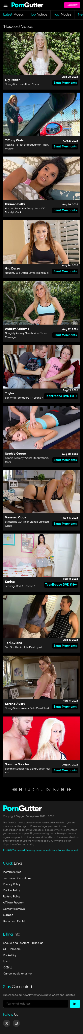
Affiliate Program (13, 902)
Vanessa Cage (15, 517)
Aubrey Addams (17, 329)
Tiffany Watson (16, 140)
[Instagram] (16, 1023)
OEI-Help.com (12, 949)
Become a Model (14, 921)
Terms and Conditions (17, 878)
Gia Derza (12, 268)
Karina (10, 582)
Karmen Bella (15, 204)
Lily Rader (12, 80)
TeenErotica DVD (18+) (61, 396)
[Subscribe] (75, 1004)
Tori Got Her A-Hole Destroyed (23, 647)
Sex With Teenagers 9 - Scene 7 (24, 398)
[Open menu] (5, 5)
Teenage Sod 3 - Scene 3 (20, 586)
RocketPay (10, 955)
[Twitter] (6, 1023)
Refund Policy (11, 896)
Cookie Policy (11, 890)
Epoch (7, 961)
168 (56, 789)
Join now (72, 5)
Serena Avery (15, 704)
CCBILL (7, 967)
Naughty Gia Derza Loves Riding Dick (27, 273)
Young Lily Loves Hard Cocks (22, 84)
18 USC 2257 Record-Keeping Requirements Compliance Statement (40, 850)
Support (8, 915)
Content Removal (14, 909)
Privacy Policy (11, 884)
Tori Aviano (13, 643)
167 (48, 789)
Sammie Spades (17, 764)
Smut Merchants (65, 82)
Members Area (12, 872)
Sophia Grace (15, 453)
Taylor (9, 393)
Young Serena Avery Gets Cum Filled (27, 708)
